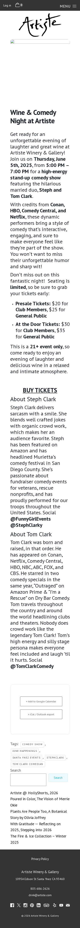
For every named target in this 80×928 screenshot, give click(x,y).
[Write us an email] (68, 906)
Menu (65, 6)
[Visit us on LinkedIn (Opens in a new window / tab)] (39, 906)
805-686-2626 (40, 889)
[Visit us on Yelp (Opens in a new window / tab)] (55, 906)
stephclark (55, 757)
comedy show (32, 744)
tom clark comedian (28, 764)
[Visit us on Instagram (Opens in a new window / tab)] (25, 906)
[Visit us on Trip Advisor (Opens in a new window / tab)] (46, 906)
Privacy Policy (40, 859)
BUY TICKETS (40, 390)
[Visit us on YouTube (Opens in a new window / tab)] (61, 906)
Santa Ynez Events (27, 757)
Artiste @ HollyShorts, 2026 (34, 792)
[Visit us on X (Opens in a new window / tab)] (19, 906)
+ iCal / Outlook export (41, 714)
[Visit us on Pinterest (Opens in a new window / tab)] (32, 906)
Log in (7, 5)
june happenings (25, 750)
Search (15, 770)
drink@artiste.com (40, 895)
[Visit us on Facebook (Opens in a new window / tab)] (12, 906)
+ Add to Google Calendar (41, 701)
